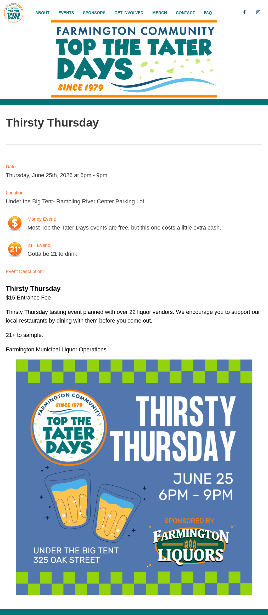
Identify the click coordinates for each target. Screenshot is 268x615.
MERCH (159, 12)
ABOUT (42, 12)
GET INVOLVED (128, 12)
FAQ (208, 12)
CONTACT (185, 12)
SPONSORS (94, 12)
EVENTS (66, 12)
